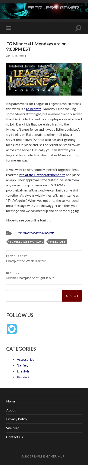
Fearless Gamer (44, 456)
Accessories (25, 359)
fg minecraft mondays (26, 241)
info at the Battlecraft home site (42, 175)
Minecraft (33, 109)
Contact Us (14, 437)
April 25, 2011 (16, 55)
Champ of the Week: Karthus (26, 259)
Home (10, 401)
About (11, 410)
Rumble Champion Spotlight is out (30, 276)
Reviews (23, 377)
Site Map (12, 428)
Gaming (22, 365)
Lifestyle (23, 371)
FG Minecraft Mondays (27, 233)
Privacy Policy (16, 419)
